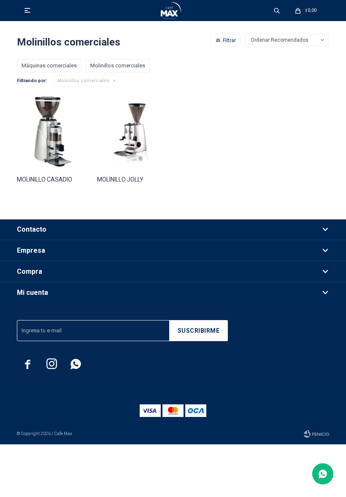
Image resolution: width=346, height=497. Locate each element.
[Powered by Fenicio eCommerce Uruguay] (316, 434)
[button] (276, 10)
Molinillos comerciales (83, 80)
